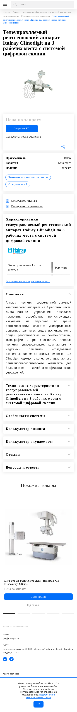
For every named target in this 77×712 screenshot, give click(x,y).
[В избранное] (13, 146)
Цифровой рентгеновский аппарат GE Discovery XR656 (32, 582)
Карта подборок (11, 673)
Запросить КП (21, 128)
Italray (67, 157)
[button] (9, 613)
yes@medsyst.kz (11, 638)
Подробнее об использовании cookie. (40, 696)
